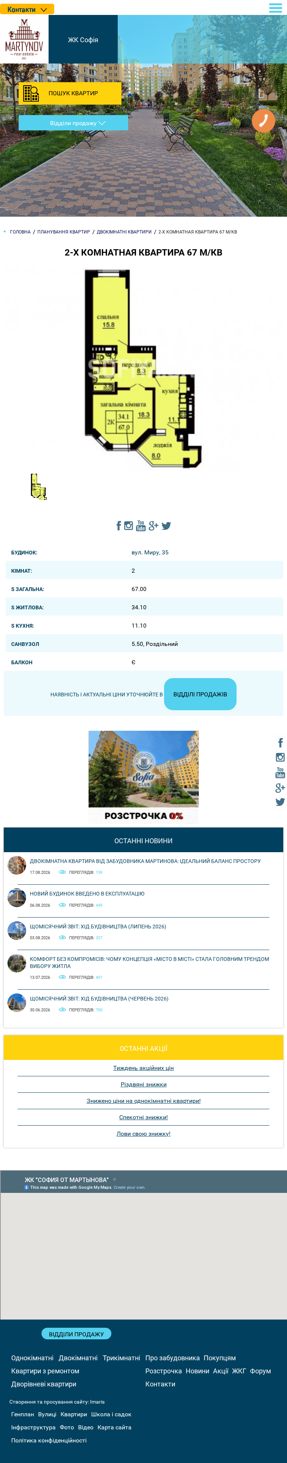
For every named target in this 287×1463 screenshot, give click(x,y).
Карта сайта (115, 1427)
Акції (220, 1371)
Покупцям (220, 1358)
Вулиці (47, 1414)
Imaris (97, 1402)
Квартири (74, 1414)
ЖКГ (239, 1371)
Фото (67, 1427)
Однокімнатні (32, 1358)
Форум (260, 1371)
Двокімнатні (78, 1358)
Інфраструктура (33, 1427)
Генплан (22, 1414)
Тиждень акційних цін (143, 1067)
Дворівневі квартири (43, 1384)
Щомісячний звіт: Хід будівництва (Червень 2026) (99, 999)
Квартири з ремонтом (45, 1371)
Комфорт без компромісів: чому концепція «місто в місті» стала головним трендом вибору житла (149, 962)
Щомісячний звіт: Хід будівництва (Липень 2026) (98, 927)
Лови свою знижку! (143, 1133)
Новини (197, 1371)
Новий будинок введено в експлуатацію (87, 894)
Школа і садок (111, 1414)
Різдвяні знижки (144, 1084)
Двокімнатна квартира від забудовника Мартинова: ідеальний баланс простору (145, 861)
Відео (85, 1427)
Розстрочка (163, 1371)
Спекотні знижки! (143, 1117)
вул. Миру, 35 (150, 552)
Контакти (160, 1384)
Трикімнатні (121, 1358)
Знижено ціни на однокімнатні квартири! (144, 1100)
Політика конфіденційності (49, 1440)
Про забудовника (172, 1358)
